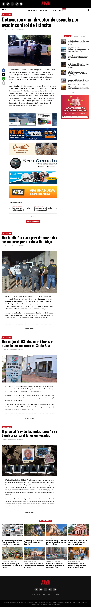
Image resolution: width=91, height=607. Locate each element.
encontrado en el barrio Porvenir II (41, 315)
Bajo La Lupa (43, 10)
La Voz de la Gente (33, 10)
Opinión (61, 9)
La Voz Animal (53, 10)
